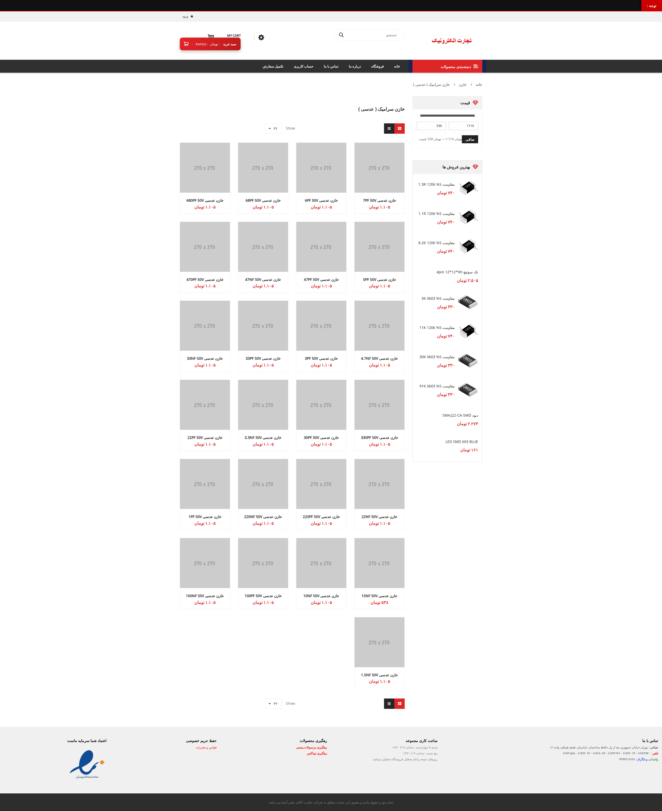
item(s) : (206, 44)
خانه (479, 84)
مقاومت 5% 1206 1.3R (436, 184)
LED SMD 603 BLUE (462, 441)
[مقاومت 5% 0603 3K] (467, 302)
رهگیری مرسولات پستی (311, 747)
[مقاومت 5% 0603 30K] (467, 360)
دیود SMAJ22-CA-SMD (460, 415)
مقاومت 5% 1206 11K (437, 327)
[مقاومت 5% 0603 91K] (467, 389)
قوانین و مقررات (206, 747)
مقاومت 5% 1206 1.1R (436, 213)
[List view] (389, 128)
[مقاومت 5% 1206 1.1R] (467, 217)
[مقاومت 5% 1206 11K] (467, 331)
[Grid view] (399, 128)
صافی (470, 139)
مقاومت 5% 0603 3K (438, 298)
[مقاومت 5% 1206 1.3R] (467, 188)
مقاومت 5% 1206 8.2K (436, 242)
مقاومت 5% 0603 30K (437, 356)
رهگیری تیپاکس (317, 753)
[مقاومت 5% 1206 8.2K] (467, 246)
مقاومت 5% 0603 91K (437, 386)
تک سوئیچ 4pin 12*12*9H (457, 271)
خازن (463, 84)
